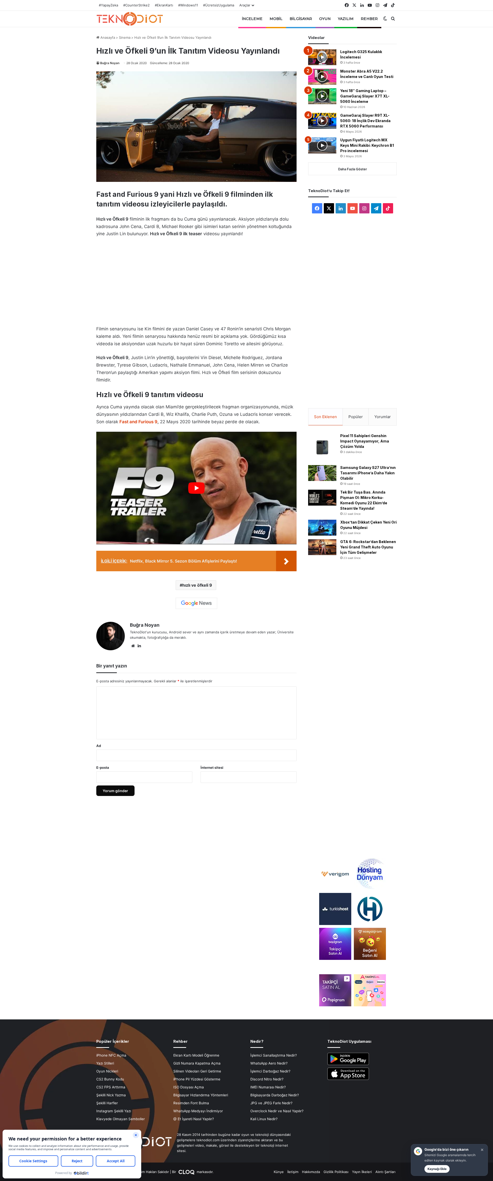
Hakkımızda (311, 1172)
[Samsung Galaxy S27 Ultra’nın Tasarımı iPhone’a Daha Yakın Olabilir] (322, 473)
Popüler (355, 416)
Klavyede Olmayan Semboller (120, 1119)
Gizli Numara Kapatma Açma (197, 1063)
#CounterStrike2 (136, 5)
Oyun (324, 18)
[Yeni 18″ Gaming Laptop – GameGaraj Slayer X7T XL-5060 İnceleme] (322, 96)
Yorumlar (382, 416)
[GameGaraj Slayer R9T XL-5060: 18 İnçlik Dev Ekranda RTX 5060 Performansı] (322, 121)
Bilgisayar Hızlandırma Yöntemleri (200, 1095)
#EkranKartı (164, 5)
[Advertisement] (196, 280)
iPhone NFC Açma (111, 1055)
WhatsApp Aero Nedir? (269, 1063)
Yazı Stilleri (105, 1063)
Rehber (369, 18)
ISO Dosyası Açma (188, 1087)
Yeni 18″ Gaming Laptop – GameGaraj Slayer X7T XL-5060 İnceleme (365, 96)
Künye (279, 1172)
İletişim (292, 1172)
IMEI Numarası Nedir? (268, 1087)
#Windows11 (188, 5)
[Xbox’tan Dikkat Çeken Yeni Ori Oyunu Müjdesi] (322, 528)
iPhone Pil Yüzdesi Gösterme (196, 1079)
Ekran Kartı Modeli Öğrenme (196, 1055)
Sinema (124, 37)
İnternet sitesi (212, 767)
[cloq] (187, 1172)
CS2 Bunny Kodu (110, 1079)
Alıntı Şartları (385, 1172)
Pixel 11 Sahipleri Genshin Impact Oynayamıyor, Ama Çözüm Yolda (364, 441)
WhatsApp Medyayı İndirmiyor (198, 1111)
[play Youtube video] (196, 488)
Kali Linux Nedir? (264, 1119)
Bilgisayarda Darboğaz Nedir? (274, 1095)
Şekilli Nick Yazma (111, 1095)
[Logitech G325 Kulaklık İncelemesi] (322, 57)
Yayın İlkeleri (362, 1172)
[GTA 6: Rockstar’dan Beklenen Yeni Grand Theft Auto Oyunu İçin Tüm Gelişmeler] (322, 547)
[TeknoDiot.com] (129, 19)
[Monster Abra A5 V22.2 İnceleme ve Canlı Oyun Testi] (322, 77)
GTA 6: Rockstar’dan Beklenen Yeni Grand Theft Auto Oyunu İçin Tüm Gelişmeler (368, 547)
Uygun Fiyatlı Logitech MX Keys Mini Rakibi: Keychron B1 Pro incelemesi (367, 145)
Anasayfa (107, 37)
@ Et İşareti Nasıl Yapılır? (193, 1119)
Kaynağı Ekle (437, 1169)
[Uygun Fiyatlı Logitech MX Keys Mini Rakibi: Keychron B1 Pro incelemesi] (322, 145)
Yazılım (346, 18)
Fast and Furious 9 (138, 421)
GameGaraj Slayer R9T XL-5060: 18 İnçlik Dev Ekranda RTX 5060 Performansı (365, 120)
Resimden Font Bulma (191, 1103)
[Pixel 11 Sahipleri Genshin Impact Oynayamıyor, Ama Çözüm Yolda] (322, 447)
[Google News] (196, 603)
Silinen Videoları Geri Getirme (197, 1071)
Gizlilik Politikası (336, 1172)
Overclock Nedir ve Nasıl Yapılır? (277, 1111)
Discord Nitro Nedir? (266, 1079)
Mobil (276, 18)
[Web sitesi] (133, 646)
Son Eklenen (325, 416)
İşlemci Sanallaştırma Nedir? (273, 1055)
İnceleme (252, 18)
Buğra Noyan (109, 63)
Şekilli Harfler (107, 1103)
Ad (98, 746)
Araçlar (244, 5)
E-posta (102, 767)
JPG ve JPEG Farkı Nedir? (271, 1103)
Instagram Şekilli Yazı (113, 1111)
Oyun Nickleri (107, 1071)
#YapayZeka (108, 5)
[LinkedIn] (139, 646)
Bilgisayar (301, 18)
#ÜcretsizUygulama (218, 5)
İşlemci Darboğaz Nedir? (270, 1071)
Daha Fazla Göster (352, 169)
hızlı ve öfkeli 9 (197, 585)
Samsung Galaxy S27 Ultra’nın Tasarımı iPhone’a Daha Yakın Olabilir (368, 472)
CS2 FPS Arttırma (110, 1087)
